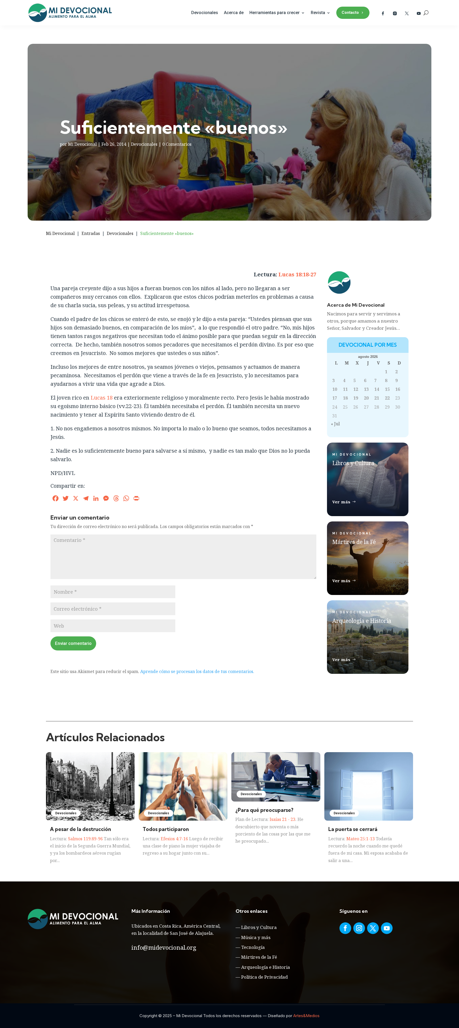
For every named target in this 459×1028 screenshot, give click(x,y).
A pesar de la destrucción (80, 829)
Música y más (255, 937)
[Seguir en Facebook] (345, 928)
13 (366, 389)
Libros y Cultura (259, 927)
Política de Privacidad (264, 977)
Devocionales (204, 12)
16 (397, 389)
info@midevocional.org (163, 947)
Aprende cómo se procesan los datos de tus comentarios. (197, 671)
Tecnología (253, 947)
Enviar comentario (73, 643)
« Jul (335, 424)
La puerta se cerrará (352, 829)
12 (355, 389)
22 (387, 398)
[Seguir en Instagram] (359, 928)
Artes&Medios (306, 1015)
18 (345, 398)
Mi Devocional (82, 144)
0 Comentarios (177, 144)
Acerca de (234, 12)
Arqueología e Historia (265, 967)
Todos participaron (166, 829)
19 (355, 398)
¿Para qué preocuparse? (264, 810)
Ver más (341, 501)
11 (345, 389)
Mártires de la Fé (259, 957)
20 (366, 398)
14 (376, 389)
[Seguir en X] (373, 928)
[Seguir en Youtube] (387, 928)
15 (387, 389)
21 (376, 398)
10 (334, 389)
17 (334, 398)
